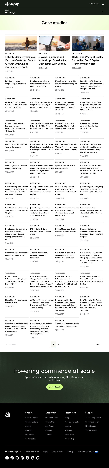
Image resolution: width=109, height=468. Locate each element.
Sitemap (70, 452)
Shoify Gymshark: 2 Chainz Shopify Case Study (16, 166)
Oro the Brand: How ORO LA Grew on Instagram (16, 145)
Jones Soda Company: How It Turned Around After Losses (67, 324)
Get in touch (93, 4)
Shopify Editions (31, 422)
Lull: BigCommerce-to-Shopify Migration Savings (15, 82)
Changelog (69, 439)
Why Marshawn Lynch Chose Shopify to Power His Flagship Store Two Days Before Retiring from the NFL (42, 169)
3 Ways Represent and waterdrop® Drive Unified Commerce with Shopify (53, 60)
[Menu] (102, 3)
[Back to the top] (7, 414)
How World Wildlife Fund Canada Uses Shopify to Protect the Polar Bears (65, 255)
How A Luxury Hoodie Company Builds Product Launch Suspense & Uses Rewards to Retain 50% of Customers (65, 305)
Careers (28, 426)
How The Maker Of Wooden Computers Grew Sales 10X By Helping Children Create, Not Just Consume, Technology (91, 305)
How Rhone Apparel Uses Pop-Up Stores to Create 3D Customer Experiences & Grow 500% (67, 211)
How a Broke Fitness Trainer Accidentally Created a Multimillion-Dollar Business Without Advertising (91, 169)
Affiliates (48, 435)
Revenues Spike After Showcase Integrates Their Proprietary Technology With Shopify (91, 233)
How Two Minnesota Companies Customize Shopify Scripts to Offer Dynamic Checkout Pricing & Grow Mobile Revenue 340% (41, 281)
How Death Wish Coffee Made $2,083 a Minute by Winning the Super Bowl (65, 125)
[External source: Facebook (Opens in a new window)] (7, 458)
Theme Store (50, 422)
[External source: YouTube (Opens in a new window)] (17, 458)
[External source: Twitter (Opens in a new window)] (12, 458)
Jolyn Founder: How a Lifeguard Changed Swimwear (38, 255)
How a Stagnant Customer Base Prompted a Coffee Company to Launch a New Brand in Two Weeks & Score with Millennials (91, 258)
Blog (67, 418)
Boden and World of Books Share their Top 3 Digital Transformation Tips (87, 60)
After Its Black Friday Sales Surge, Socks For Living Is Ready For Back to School (41, 104)
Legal (45, 452)
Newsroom (29, 435)
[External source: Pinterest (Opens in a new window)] (37, 458)
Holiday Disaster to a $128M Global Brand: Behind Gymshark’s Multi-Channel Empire (41, 190)
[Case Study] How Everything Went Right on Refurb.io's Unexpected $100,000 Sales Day (91, 190)
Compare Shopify (72, 422)
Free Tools (69, 435)
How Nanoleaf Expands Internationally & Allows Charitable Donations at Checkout (65, 106)
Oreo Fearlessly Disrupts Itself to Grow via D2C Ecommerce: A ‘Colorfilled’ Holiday (65, 190)
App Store (49, 426)
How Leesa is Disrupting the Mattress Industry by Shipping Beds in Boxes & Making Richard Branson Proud (16, 234)
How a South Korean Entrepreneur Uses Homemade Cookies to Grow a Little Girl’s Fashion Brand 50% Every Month (66, 281)
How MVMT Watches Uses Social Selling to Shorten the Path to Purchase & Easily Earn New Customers (91, 148)
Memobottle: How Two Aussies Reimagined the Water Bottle (89, 125)
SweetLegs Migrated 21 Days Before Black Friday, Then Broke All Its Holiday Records (41, 125)
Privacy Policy (57, 452)
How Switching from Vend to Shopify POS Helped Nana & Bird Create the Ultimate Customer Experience (16, 190)
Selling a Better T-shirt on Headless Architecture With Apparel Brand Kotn (16, 104)
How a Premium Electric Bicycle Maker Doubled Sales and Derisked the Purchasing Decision (91, 280)
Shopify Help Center (93, 418)
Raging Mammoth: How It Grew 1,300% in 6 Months (65, 230)
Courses (68, 430)
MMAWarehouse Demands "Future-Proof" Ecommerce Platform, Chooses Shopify (66, 147)
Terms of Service (32, 452)
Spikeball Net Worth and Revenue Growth (65, 166)
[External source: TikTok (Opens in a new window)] (27, 458)
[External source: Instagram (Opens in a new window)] (22, 458)
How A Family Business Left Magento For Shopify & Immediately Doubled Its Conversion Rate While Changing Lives (41, 328)
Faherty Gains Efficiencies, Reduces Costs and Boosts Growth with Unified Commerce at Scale (20, 62)
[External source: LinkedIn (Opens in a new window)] (32, 458)
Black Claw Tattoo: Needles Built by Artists (16, 301)
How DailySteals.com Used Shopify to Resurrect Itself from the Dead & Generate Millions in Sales (90, 106)
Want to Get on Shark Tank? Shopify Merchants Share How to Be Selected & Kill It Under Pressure (16, 327)
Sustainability (30, 439)
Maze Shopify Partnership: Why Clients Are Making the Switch (66, 83)
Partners (48, 430)
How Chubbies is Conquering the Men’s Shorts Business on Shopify (16, 210)
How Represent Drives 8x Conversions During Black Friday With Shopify (40, 83)
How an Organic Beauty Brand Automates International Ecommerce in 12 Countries (16, 127)
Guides (68, 426)
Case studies (10, 53)
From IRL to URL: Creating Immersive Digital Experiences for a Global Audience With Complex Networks (91, 85)
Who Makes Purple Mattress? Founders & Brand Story (16, 254)
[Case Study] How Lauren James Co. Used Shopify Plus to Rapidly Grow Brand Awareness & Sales (41, 211)
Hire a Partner (90, 426)
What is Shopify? (31, 418)
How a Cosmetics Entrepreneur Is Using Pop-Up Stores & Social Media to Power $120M (16, 280)
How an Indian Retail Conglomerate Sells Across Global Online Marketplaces (91, 210)
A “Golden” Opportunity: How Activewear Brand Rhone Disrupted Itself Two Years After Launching (41, 304)
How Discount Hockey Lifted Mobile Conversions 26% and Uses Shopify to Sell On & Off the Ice (41, 148)
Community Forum (92, 422)
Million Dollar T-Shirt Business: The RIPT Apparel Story (40, 231)
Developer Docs (51, 418)
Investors (29, 430)
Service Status (91, 430)
